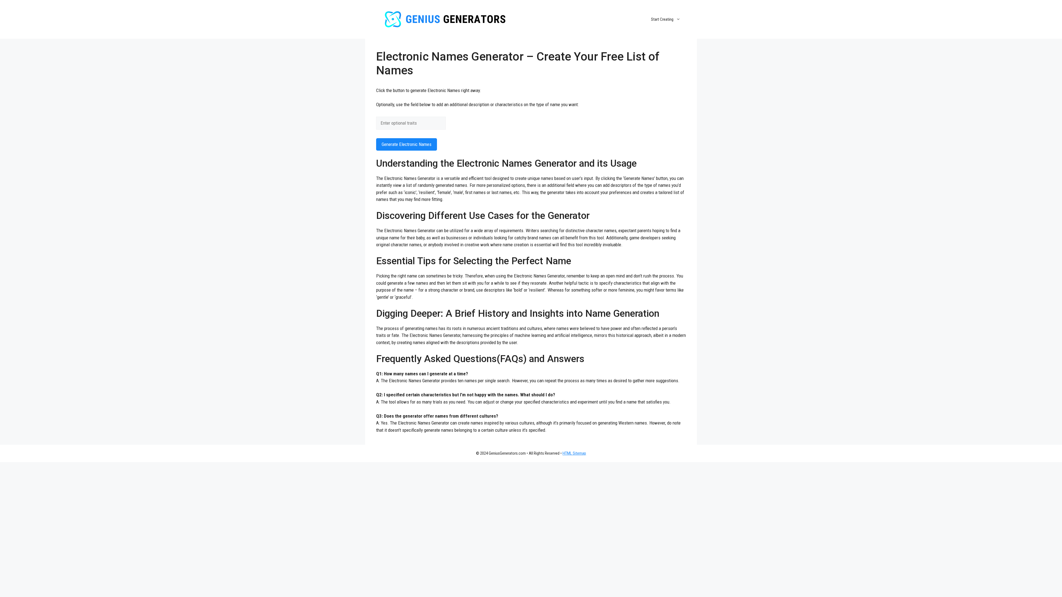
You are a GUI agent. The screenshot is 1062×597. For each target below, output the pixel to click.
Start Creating (662, 19)
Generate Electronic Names (406, 144)
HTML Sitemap (574, 453)
